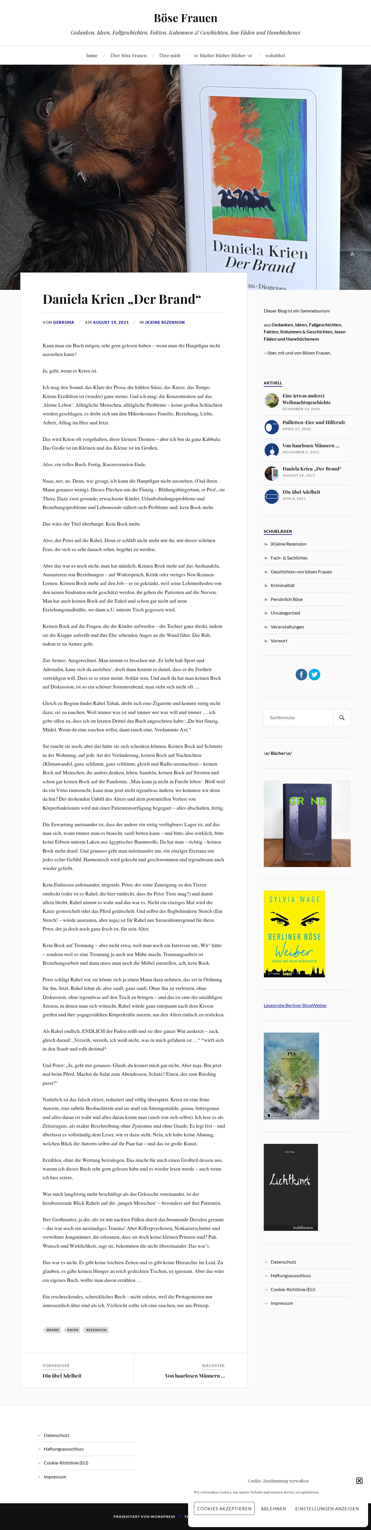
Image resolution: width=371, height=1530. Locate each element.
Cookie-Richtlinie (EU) (293, 1289)
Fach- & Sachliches (289, 557)
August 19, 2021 (111, 322)
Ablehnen (273, 1508)
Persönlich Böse (287, 599)
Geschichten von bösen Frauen (301, 571)
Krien (72, 1330)
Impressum (282, 1303)
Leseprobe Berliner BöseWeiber (295, 1005)
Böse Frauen (185, 17)
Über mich (169, 55)
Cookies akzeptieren (224, 1508)
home (92, 55)
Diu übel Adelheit (62, 1375)
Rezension (96, 1330)
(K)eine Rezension (165, 322)
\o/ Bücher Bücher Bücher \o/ (223, 55)
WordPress (163, 1516)
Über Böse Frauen (128, 55)
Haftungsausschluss (291, 1275)
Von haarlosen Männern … (195, 1375)
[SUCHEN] (342, 717)
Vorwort (279, 640)
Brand (53, 1330)
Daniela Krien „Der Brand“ (122, 298)
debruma (63, 322)
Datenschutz (283, 1261)
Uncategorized (285, 612)
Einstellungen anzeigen (327, 1508)
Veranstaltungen (287, 626)
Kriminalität (283, 585)
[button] (359, 1481)
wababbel (275, 55)
